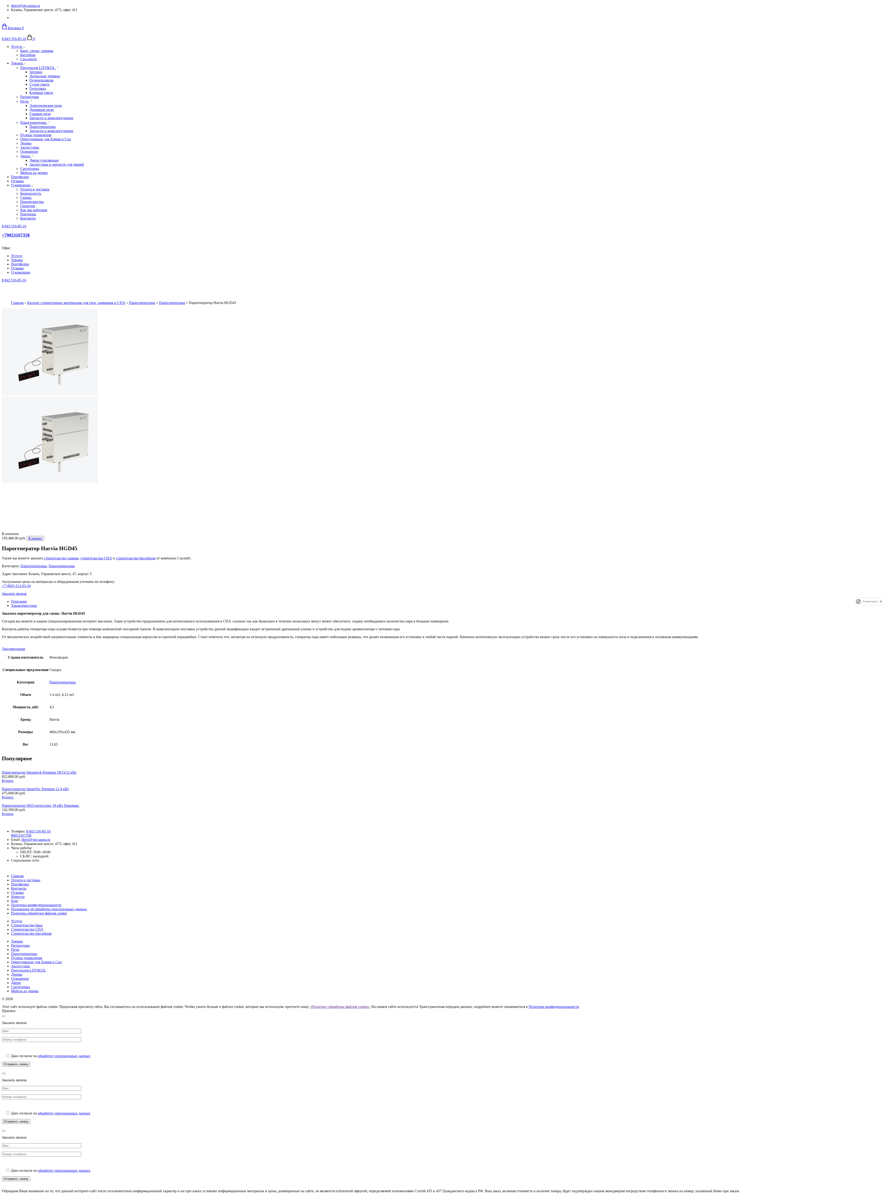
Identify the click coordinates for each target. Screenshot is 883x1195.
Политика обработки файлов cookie (39, 913)
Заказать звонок (14, 594)
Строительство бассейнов (31, 933)
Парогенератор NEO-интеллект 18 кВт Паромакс (40, 805)
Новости (18, 897)
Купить (7, 781)
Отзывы (17, 181)
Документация (13, 649)
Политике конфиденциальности (554, 1007)
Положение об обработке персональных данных (49, 909)
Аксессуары (20, 966)
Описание (19, 601)
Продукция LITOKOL (28, 970)
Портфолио (20, 177)
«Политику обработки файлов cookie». (340, 1007)
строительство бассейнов (135, 558)
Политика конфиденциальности (36, 905)
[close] (881, 601)
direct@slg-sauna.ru (25, 6)
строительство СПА (96, 558)
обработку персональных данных (64, 1056)
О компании (21, 185)
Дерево (16, 974)
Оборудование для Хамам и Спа (36, 962)
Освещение (20, 979)
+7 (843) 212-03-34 (16, 586)
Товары (17, 63)
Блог (14, 901)
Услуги (17, 47)
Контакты (18, 888)
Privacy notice (870, 601)
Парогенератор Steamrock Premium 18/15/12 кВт (39, 772)
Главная (17, 303)
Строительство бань (27, 925)
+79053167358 (16, 235)
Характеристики (24, 606)
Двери (16, 983)
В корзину (35, 538)
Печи (15, 950)
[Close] (4, 1016)
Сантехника (20, 987)
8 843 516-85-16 (14, 39)
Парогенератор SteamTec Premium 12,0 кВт (35, 789)
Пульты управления (26, 958)
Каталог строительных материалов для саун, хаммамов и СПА (76, 303)
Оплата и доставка (25, 880)
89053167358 (21, 835)
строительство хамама (61, 558)
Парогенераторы (142, 303)
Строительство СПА (27, 929)
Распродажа (20, 945)
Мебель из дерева (24, 991)
